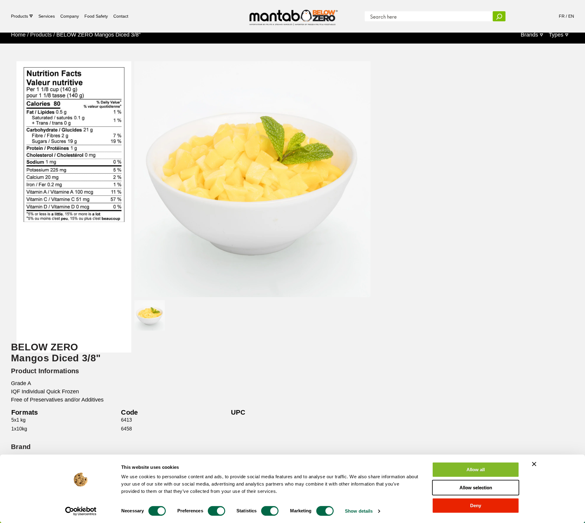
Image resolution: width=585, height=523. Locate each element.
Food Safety (96, 16)
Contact (120, 16)
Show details (359, 511)
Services (46, 16)
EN (571, 16)
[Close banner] (534, 464)
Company (69, 16)
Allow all (475, 469)
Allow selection (475, 487)
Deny (475, 505)
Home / (20, 35)
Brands (529, 35)
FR (562, 16)
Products (19, 16)
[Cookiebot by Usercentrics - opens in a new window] (81, 511)
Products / (42, 35)
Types (556, 35)
